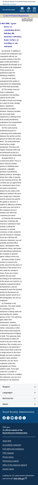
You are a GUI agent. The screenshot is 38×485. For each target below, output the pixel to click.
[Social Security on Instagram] (16, 418)
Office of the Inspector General (15, 465)
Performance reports (11, 461)
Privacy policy (8, 457)
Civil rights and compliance (13, 449)
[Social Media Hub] (24, 418)
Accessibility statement (12, 445)
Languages (7, 392)
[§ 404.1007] (23, 19)
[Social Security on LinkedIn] (20, 418)
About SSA (7, 441)
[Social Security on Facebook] (4, 418)
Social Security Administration (15, 433)
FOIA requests (8, 453)
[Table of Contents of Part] (27, 19)
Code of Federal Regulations (16, 15)
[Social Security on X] (8, 418)
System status (8, 469)
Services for (8, 398)
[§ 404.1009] (30, 19)
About (5, 404)
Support (6, 387)
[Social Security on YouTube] (12, 418)
